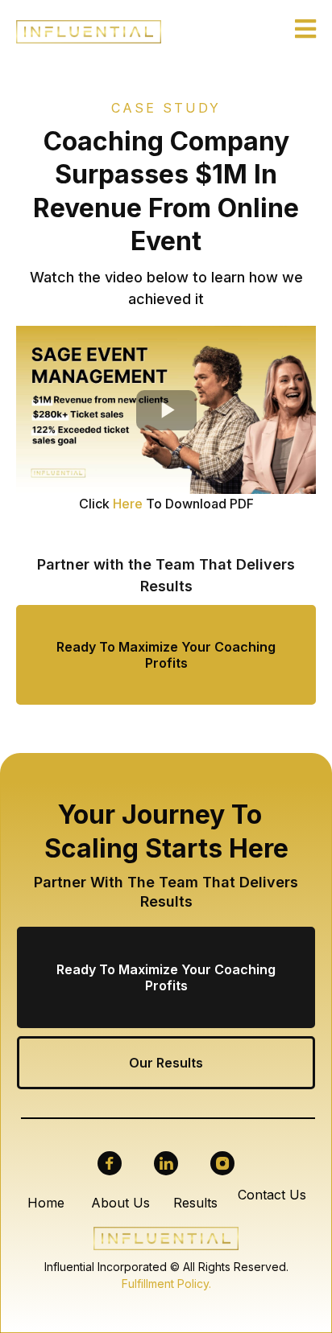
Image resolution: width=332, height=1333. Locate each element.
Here (128, 504)
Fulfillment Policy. (166, 1283)
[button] (305, 31)
